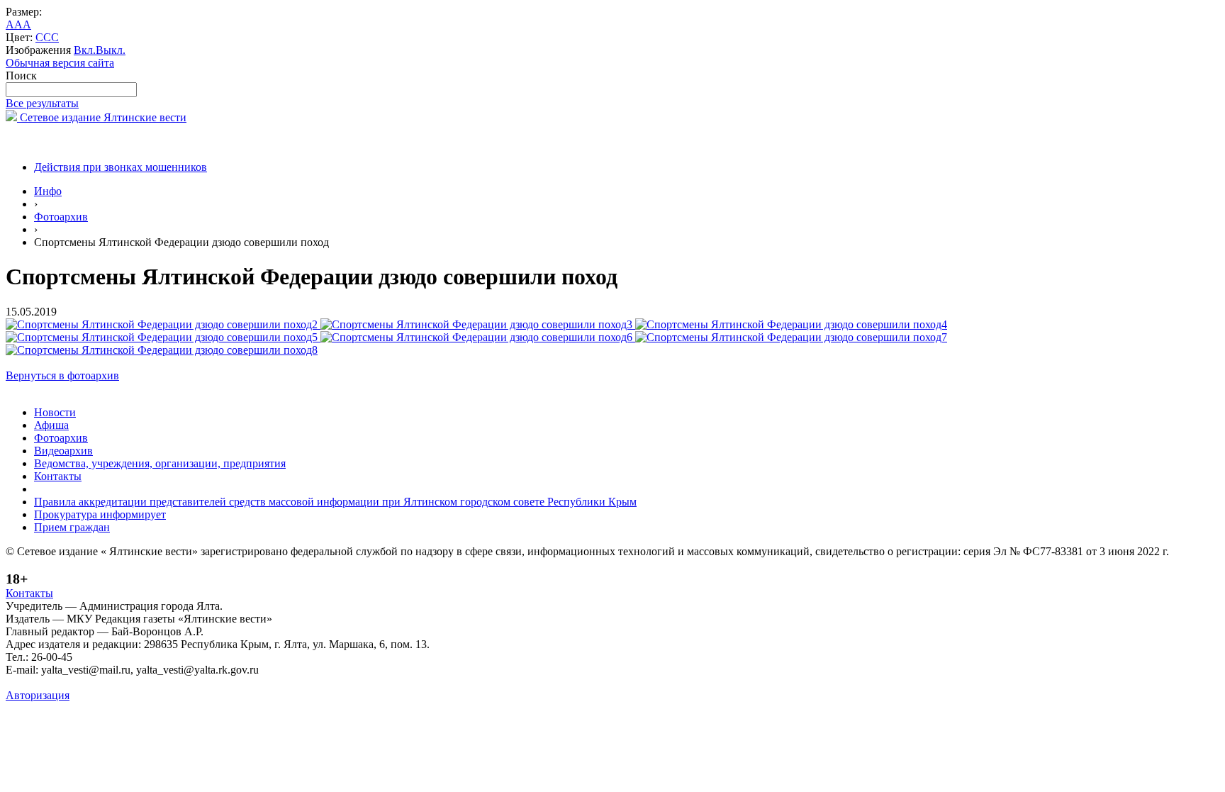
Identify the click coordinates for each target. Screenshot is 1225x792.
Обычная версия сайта (60, 63)
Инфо (48, 191)
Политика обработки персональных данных (112, 682)
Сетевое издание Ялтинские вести (101, 117)
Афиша (51, 425)
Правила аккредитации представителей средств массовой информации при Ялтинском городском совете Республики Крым (335, 502)
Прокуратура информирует (100, 514)
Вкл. (85, 50)
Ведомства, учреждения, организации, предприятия (160, 463)
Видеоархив (63, 451)
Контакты (58, 476)
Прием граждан (72, 527)
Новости (55, 412)
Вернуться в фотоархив (62, 375)
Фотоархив (61, 217)
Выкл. (110, 50)
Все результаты (42, 103)
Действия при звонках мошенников (120, 167)
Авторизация (37, 695)
